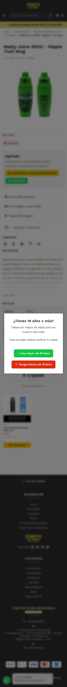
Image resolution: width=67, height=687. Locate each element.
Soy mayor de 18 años (35, 353)
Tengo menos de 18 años (35, 364)
